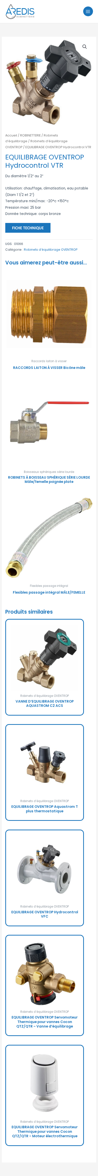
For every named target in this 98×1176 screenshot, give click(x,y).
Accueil (11, 135)
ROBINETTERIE (30, 135)
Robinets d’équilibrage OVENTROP (50, 249)
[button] (84, 46)
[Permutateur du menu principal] (88, 11)
